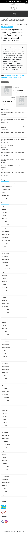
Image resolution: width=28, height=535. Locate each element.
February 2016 (5, 391)
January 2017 (5, 363)
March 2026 (4, 221)
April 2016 (4, 385)
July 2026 (4, 209)
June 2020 (4, 275)
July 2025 (4, 246)
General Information (8, 198)
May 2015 (4, 419)
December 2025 (5, 231)
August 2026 (5, 206)
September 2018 (6, 319)
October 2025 (5, 237)
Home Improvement (6, 186)
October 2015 (5, 404)
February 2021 (5, 253)
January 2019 (5, 306)
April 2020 (4, 281)
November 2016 (5, 366)
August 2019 (5, 290)
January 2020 (5, 287)
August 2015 (5, 410)
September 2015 (6, 407)
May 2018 (4, 325)
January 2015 (5, 432)
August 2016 (5, 372)
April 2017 (4, 356)
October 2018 (5, 316)
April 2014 (4, 460)
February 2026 (5, 224)
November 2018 (5, 312)
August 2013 (5, 485)
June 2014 (4, 454)
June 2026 (4, 212)
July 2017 (4, 350)
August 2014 (5, 447)
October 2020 (5, 265)
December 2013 (5, 473)
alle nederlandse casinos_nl (9, 183)
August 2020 (5, 272)
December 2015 (5, 397)
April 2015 (4, 422)
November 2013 (5, 476)
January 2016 (5, 394)
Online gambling (6, 189)
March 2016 (4, 388)
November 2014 (5, 438)
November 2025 (5, 234)
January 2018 (5, 338)
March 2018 (4, 331)
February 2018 (5, 334)
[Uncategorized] (6, 89)
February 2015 (5, 429)
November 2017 (5, 344)
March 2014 (4, 463)
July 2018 (4, 322)
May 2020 (4, 278)
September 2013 (6, 482)
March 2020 (4, 284)
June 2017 (4, 353)
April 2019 (4, 300)
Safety (3, 192)
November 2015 (5, 400)
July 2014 (4, 451)
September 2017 (6, 347)
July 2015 (4, 413)
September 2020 (6, 268)
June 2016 (4, 378)
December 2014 (5, 435)
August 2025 (5, 243)
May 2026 (4, 215)
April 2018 (4, 328)
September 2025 (6, 240)
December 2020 (5, 259)
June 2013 (4, 491)
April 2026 (4, 218)
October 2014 (5, 441)
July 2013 (4, 488)
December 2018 (5, 309)
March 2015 (4, 425)
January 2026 (5, 228)
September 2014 (6, 444)
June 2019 (4, 294)
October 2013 (5, 479)
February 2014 (5, 466)
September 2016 (6, 369)
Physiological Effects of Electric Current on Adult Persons (8, 101)
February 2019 (5, 303)
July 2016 (4, 375)
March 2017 (4, 360)
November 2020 (5, 262)
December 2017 (5, 341)
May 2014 (4, 457)
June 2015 (4, 416)
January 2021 (5, 256)
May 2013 (4, 495)
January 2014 (5, 469)
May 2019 (4, 297)
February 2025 (5, 250)
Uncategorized (7, 26)
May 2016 (4, 382)
